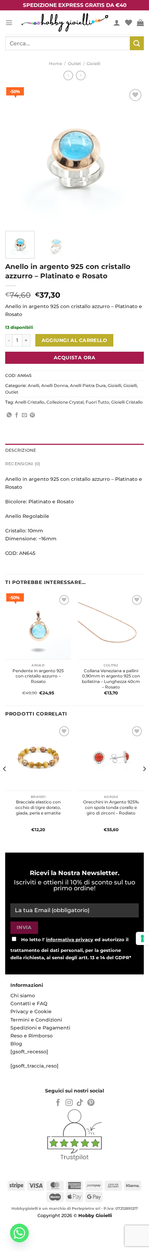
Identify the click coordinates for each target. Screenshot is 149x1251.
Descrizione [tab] (20, 450)
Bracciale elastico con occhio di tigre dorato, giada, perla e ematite (38, 807)
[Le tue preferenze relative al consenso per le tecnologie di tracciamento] (142, 938)
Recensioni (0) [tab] (22, 463)
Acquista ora (74, 357)
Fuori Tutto (97, 402)
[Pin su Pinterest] (32, 415)
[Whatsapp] (19, 1233)
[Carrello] (140, 22)
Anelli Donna (54, 385)
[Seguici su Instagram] (69, 1103)
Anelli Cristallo (29, 402)
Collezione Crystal (65, 402)
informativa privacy (69, 939)
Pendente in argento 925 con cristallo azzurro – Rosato (38, 676)
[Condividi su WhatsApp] (9, 415)
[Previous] (16, 156)
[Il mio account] (116, 22)
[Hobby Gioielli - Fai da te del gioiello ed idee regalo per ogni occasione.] (64, 22)
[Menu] (9, 22)
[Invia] (137, 43)
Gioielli (93, 63)
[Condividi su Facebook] (16, 415)
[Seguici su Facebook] (58, 1103)
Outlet (74, 63)
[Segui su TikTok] (80, 1103)
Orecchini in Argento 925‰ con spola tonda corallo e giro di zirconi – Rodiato (111, 807)
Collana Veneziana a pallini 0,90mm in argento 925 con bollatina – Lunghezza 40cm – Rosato (111, 679)
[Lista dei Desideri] (128, 22)
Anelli (33, 385)
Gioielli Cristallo (127, 402)
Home (55, 63)
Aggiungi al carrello (74, 340)
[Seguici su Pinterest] (91, 1103)
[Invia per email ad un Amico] (24, 415)
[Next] (132, 156)
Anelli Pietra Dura (88, 385)
